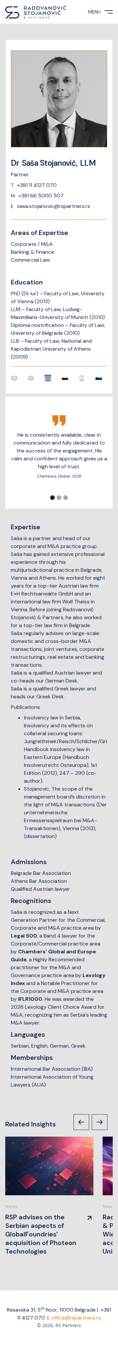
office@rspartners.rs (76, 1317)
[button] (52, 497)
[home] (35, 11)
